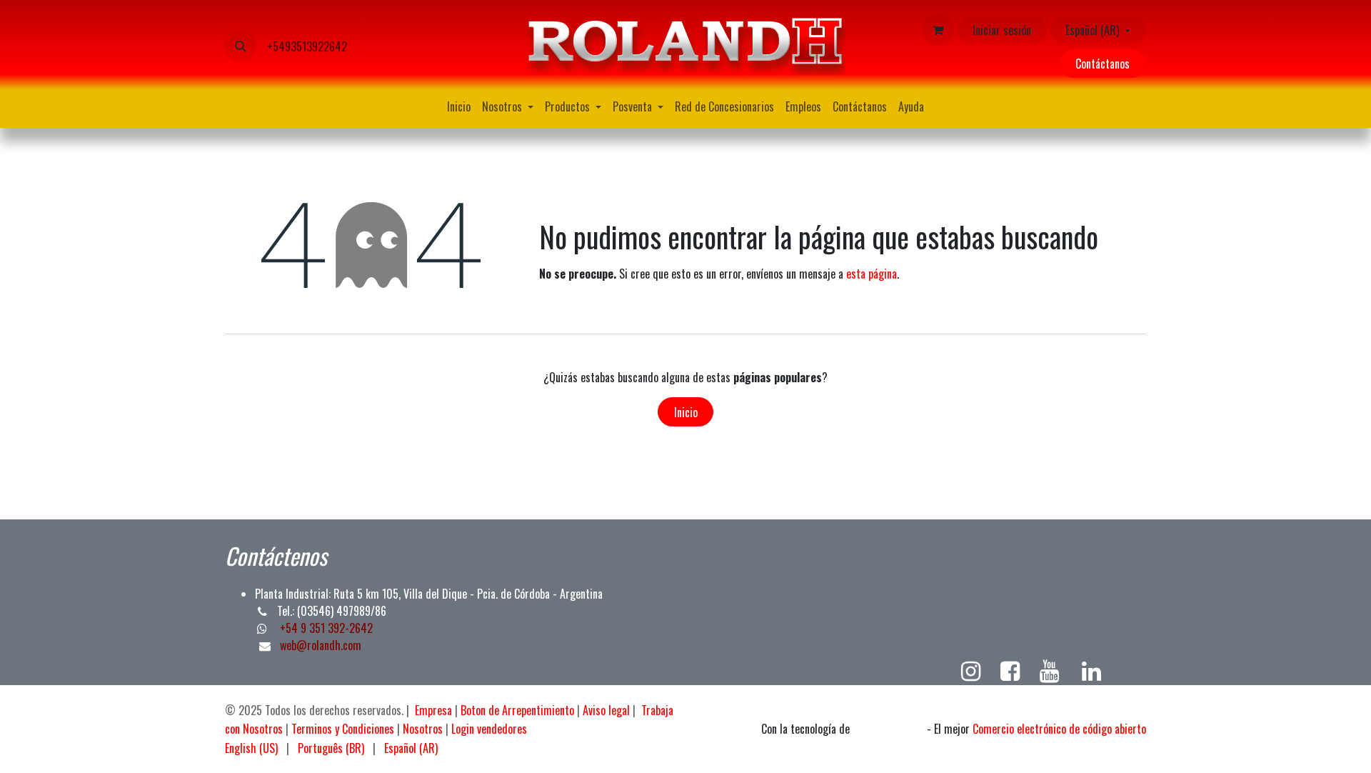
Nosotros (423, 728)
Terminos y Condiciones (342, 728)
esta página (871, 273)
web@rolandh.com (320, 645)
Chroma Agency (888, 730)
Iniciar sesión (1002, 30)
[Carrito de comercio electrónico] (938, 30)
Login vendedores (489, 728)
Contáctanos (1102, 63)
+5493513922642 (307, 46)
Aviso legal (606, 710)
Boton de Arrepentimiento (517, 710)
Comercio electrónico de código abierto (1059, 728)
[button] (240, 46)
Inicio (686, 412)
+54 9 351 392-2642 (325, 628)
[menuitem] (458, 106)
